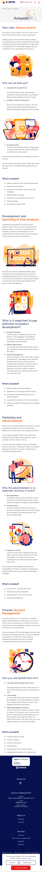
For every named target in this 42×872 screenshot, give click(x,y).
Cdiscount (21, 844)
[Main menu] (38, 2)
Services (21, 831)
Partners (21, 819)
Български (26, 2)
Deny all (12, 863)
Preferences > (27, 863)
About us (21, 815)
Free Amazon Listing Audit (21, 838)
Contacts (21, 822)
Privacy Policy (26, 858)
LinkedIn (20, 783)
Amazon (21, 835)
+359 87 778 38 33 (31, 2)
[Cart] (35, 2)
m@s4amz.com (21, 802)
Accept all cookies (20, 868)
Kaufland (21, 841)
